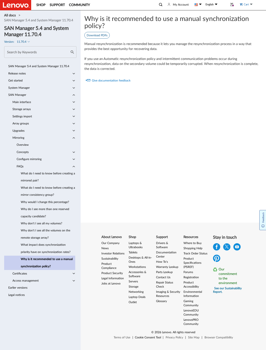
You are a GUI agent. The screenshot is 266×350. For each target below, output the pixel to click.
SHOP (41, 5)
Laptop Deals (137, 297)
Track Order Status (195, 253)
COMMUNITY (79, 5)
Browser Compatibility (218, 337)
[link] (10, 15)
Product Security (112, 273)
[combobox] (40, 52)
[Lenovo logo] (15, 5)
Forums (188, 272)
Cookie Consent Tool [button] (148, 337)
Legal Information (112, 278)
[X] (226, 248)
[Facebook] (216, 248)
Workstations (137, 267)
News (105, 248)
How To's (162, 261)
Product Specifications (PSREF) (192, 263)
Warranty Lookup (167, 267)
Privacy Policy (174, 337)
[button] (160, 4)
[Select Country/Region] (198, 4)
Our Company (110, 243)
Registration (191, 277)
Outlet (133, 302)
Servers (133, 281)
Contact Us (163, 277)
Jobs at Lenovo (111, 283)
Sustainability (109, 258)
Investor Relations (112, 253)
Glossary (161, 301)
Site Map (194, 337)
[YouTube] (237, 248)
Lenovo (166, 332)
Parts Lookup (164, 272)
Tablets (133, 252)
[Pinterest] (216, 259)
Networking (136, 291)
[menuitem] (39, 66)
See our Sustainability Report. (227, 290)
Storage (133, 286)
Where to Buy (192, 243)
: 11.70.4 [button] (15, 41)
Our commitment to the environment (228, 276)
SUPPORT (57, 5)
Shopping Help (192, 248)
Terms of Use (122, 337)
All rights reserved (184, 332)
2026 (158, 332)
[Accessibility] (223, 4)
